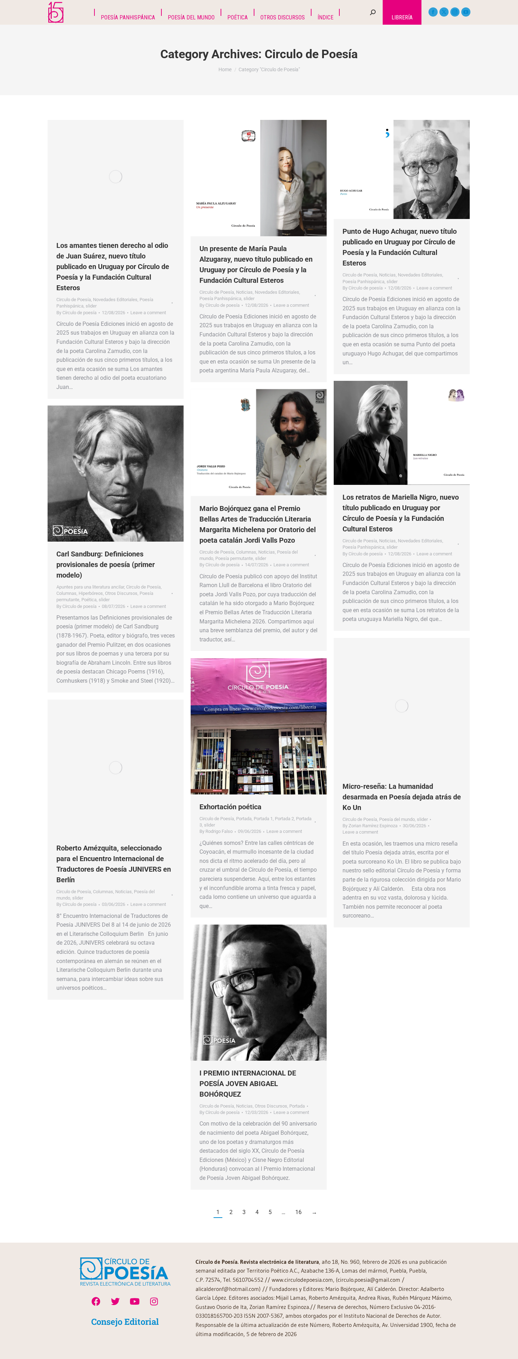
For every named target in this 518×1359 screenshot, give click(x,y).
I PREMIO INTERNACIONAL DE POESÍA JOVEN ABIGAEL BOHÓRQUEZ (247, 1083)
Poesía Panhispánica (220, 298)
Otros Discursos (121, 593)
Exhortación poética (230, 807)
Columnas (246, 552)
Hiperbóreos (91, 593)
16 (298, 1212)
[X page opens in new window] (444, 12)
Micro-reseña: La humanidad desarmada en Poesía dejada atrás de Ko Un (402, 797)
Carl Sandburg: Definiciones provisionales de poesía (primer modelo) (105, 564)
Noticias (244, 292)
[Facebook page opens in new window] (433, 12)
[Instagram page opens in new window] (455, 12)
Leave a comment (148, 312)
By (76, 312)
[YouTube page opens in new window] (465, 12)
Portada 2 (284, 818)
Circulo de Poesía (73, 299)
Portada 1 (263, 818)
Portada (244, 818)
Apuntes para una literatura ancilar (90, 587)
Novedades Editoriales (115, 299)
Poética (89, 599)
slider (91, 306)
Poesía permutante (234, 558)
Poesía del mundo (397, 819)
